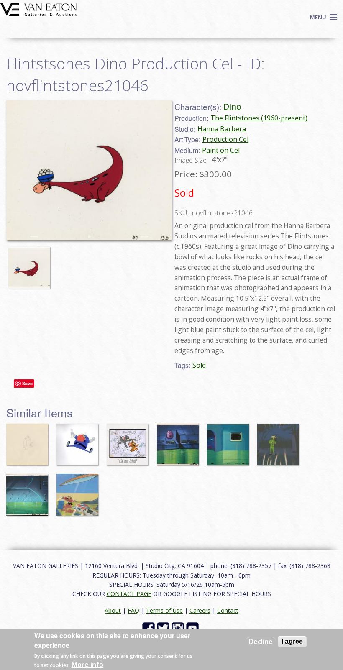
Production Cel (225, 139)
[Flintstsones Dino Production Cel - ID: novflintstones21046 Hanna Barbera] (89, 169)
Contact (227, 610)
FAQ (133, 610)
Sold (199, 365)
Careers (199, 610)
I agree (292, 641)
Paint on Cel (221, 150)
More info (87, 664)
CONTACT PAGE (129, 594)
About (113, 610)
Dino (232, 106)
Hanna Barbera (221, 128)
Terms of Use (164, 610)
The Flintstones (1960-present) (258, 118)
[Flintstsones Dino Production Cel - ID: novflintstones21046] (31, 263)
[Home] (38, 8)
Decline (261, 641)
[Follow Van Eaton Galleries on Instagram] (179, 628)
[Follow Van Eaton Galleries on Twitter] (164, 628)
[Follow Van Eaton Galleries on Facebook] (149, 628)
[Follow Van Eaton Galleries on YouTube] (193, 628)
